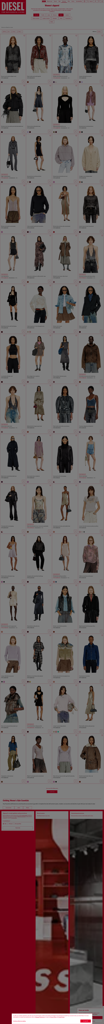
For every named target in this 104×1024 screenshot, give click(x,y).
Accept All (85, 1021)
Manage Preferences (40, 1017)
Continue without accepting (19, 1021)
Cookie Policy (61, 1017)
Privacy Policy (53, 1017)
